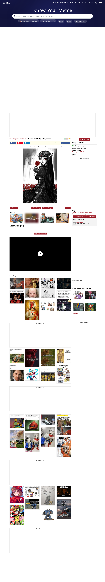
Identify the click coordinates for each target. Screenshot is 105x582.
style (78, 214)
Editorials (81, 2)
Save (20, 143)
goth (73, 212)
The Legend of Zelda (18, 139)
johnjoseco (89, 214)
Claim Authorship (80, 216)
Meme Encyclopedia (59, 2)
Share (13, 143)
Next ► (68, 208)
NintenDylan (79, 222)
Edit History (91, 216)
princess (82, 214)
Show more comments (40, 233)
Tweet (27, 143)
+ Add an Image (84, 139)
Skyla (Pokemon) (89, 300)
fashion (74, 214)
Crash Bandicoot (89, 312)
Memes (69, 21)
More (89, 2)
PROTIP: (12, 146)
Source (74, 156)
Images (61, 21)
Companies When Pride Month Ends (78, 312)
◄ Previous (14, 208)
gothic (77, 212)
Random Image (47, 208)
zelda (81, 212)
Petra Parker (76, 300)
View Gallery (36, 208)
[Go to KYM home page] (6, 3)
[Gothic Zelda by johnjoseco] (40, 176)
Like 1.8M (66, 143)
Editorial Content (80, 21)
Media (72, 2)
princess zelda (87, 212)
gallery (35, 146)
